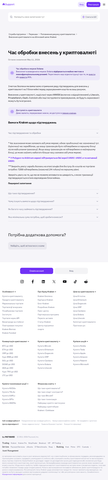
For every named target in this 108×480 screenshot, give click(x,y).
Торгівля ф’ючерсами (12, 307)
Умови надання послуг (31, 424)
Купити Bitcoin (44, 346)
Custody (85, 447)
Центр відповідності (10, 424)
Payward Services (18, 447)
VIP (49, 443)
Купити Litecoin (45, 368)
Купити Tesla (79, 349)
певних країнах (69, 113)
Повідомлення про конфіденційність (36, 421)
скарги (41, 329)
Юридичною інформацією (12, 474)
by (8, 437)
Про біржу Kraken (47, 291)
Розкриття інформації (72, 424)
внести (92, 74)
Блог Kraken (43, 303)
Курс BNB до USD (10, 357)
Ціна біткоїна (79, 296)
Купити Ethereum (46, 349)
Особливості (9, 291)
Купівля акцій (80, 341)
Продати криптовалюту (13, 300)
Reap (51, 447)
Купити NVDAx (9, 388)
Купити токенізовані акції (15, 384)
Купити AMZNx (9, 403)
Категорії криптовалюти (84, 322)
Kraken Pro (22, 443)
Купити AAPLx (8, 395)
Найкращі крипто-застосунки (51, 403)
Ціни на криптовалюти (84, 291)
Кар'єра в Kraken (45, 300)
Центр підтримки (46, 325)
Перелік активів (45, 318)
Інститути (6, 314)
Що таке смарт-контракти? (50, 392)
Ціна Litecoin (79, 318)
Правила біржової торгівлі (51, 424)
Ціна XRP (77, 307)
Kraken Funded (9, 333)
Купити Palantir (80, 360)
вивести (23, 77)
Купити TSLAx (8, 392)
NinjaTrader (32, 443)
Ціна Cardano (79, 311)
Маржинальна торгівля (12, 303)
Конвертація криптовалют (15, 341)
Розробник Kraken (46, 307)
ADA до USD (7, 368)
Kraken (13, 443)
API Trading (56, 443)
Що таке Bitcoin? (45, 395)
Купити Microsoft (81, 364)
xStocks (29, 447)
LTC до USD (7, 375)
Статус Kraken (44, 322)
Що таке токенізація (47, 399)
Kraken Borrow (9, 329)
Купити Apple (79, 353)
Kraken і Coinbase (46, 410)
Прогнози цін (79, 325)
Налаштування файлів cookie (64, 421)
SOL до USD (7, 360)
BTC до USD (7, 346)
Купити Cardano (45, 360)
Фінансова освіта (47, 384)
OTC (78, 447)
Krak (67, 447)
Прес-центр (43, 311)
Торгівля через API (10, 318)
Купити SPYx (8, 399)
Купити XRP (43, 357)
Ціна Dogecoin (79, 303)
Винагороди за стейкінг (13, 322)
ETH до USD (7, 349)
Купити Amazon (80, 357)
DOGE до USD (8, 364)
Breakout (42, 443)
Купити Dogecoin (45, 353)
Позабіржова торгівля (12, 311)
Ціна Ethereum (79, 300)
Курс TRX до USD (10, 371)
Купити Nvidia (79, 346)
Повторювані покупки (12, 325)
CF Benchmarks (41, 447)
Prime (73, 447)
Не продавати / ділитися (87, 421)
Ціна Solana (78, 314)
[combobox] (46, 17)
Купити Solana (44, 364)
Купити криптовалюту (12, 296)
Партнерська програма (48, 314)
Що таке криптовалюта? (49, 388)
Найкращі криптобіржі (48, 406)
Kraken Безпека (45, 296)
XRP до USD (7, 353)
